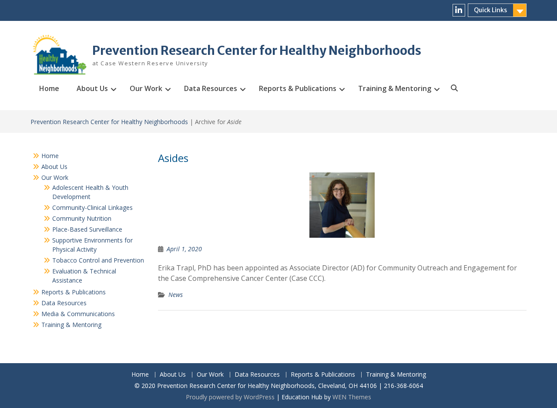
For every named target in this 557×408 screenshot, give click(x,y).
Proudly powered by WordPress (230, 397)
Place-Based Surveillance (87, 229)
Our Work (146, 88)
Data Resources (210, 88)
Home (49, 88)
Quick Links (490, 10)
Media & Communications (78, 314)
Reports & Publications (297, 88)
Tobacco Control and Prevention (98, 260)
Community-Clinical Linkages (92, 207)
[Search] (453, 88)
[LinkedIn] (459, 10)
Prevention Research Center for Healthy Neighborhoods (256, 50)
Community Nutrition (81, 218)
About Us (92, 88)
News (175, 294)
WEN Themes (351, 397)
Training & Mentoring (394, 88)
